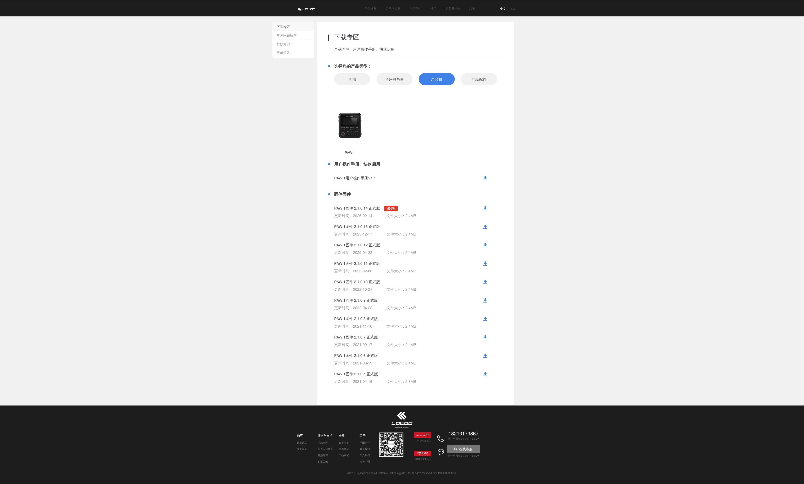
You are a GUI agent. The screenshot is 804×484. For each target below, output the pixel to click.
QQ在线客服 (463, 449)
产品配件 (415, 8)
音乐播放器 (393, 8)
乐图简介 (365, 442)
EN (513, 8)
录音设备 (370, 8)
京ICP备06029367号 (445, 473)
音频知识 (283, 43)
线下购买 (302, 449)
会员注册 (344, 442)
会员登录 (344, 449)
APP (472, 8)
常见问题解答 (287, 35)
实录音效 (283, 52)
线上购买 (302, 442)
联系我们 (365, 449)
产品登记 (344, 455)
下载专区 (283, 26)
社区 (433, 8)
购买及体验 (453, 8)
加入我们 (365, 455)
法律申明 (365, 461)
